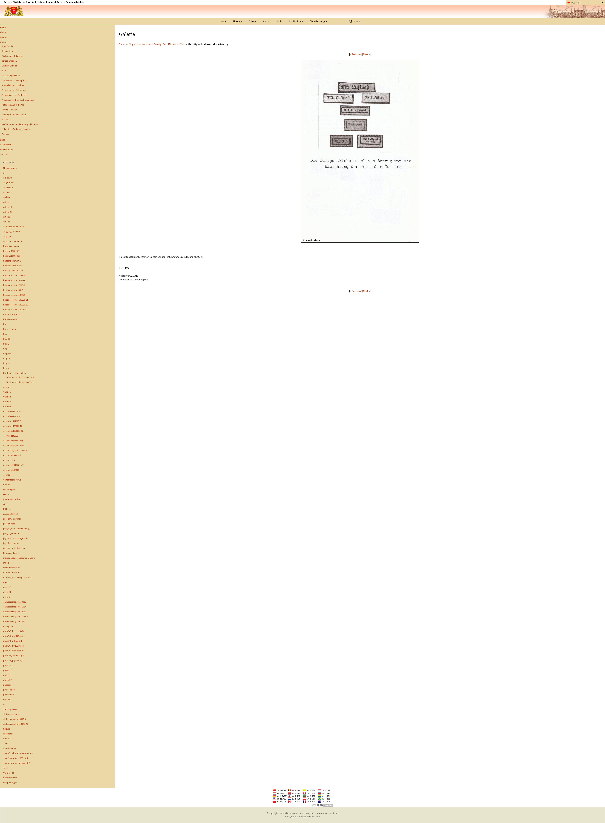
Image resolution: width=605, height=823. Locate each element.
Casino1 (7, 391)
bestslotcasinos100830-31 (15, 299)
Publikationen (296, 21)
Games (6, 484)
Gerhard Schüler (9, 65)
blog (5, 334)
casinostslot (9, 460)
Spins (6, 743)
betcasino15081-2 (11, 314)
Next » (366, 54)
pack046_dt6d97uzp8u (14, 636)
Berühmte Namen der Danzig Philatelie (20, 124)
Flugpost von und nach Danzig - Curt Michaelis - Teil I (157, 44)
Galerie (252, 21)
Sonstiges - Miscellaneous (14, 114)
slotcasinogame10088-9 (14, 719)
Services (4, 154)
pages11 (7, 675)
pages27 (7, 680)
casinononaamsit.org (13, 440)
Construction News (12, 479)
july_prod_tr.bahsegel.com (16, 538)
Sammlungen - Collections (14, 90)
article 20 (7, 211)
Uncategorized (10, 777)
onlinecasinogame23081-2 (15, 616)
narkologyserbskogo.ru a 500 (17, 577)
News (6, 582)
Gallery (123, 44)
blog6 (6, 368)
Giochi (6, 494)
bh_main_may (9, 329)
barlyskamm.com (11, 246)
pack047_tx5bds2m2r (13, 650)
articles (6, 221)
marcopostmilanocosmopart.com (19, 557)
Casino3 (7, 401)
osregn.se (8, 626)
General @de (9, 489)
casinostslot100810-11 (13, 465)
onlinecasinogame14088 (14, 611)
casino (6, 387)
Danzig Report (8, 51)
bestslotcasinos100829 (14, 295)
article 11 (7, 207)
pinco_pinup (9, 689)
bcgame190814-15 (11, 255)
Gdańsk (5, 134)
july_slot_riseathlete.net (14, 548)
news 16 (7, 587)
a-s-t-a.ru (7, 177)
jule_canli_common (12, 518)
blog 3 (6, 348)
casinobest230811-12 (13, 430)
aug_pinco (8, 236)
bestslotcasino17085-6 (14, 285)
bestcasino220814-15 (13, 270)
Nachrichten (5, 144)
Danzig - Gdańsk (9, 109)
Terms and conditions (328, 813)
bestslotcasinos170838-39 (15, 304)
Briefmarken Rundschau (14, 373)
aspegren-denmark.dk (13, 226)
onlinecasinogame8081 (14, 621)
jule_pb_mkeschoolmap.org (16, 528)
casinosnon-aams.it (12, 455)
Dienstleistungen (318, 21)
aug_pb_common (11, 231)
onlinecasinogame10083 (14, 601)
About (3, 32)
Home (223, 21)
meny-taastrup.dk (11, 567)
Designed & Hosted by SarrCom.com (302, 816)
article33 (7, 216)
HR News (7, 509)
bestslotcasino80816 (13, 290)
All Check (7, 192)
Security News (10, 709)
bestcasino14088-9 (12, 260)
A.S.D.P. (5, 70)
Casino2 (7, 396)
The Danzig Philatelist (12, 75)
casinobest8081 (10, 435)
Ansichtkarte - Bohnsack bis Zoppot (18, 99)
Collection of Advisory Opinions (16, 129)
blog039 (7, 353)
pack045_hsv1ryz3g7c (13, 631)
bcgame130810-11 (11, 251)
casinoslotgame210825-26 (15, 450)
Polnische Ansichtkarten (13, 104)
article (6, 202)
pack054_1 (8, 665)
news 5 (6, 597)
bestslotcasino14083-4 (14, 280)
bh (4, 324)
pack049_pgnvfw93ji (13, 660)
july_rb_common (11, 543)
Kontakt (266, 21)
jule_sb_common (11, 533)
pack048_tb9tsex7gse (13, 655)
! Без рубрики (10, 168)
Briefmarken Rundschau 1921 (20, 382)
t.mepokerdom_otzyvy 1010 (16, 763)
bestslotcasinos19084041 (15, 309)
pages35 (7, 684)
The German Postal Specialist (15, 80)
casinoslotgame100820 (14, 445)
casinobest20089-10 (12, 426)
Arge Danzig (7, 46)
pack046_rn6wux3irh (12, 640)
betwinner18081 (10, 319)
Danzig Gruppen (9, 60)
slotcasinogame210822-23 (15, 723)
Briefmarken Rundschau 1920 (20, 377)
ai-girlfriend (8, 182)
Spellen (6, 728)
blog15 (6, 358)
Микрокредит (10, 782)
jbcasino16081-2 (10, 513)
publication (8, 694)
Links (279, 21)
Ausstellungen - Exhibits (13, 85)
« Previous (355, 54)
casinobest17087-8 (12, 421)
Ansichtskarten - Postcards (14, 95)
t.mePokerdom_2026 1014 (15, 758)
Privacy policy (310, 813)
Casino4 (7, 406)
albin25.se (8, 187)
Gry (5, 504)
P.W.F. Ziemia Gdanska (12, 56)
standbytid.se (9, 748)
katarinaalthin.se (11, 553)
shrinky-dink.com (11, 714)
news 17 (7, 592)
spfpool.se (8, 733)
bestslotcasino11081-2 (14, 275)
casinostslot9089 (11, 470)
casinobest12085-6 (12, 416)
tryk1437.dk (8, 772)
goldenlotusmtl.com (12, 499)
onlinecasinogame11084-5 (15, 606)
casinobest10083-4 (12, 411)
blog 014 (7, 338)
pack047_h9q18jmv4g (13, 645)
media (6, 562)
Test (5, 767)
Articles (5, 119)
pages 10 (7, 670)
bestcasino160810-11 (13, 265)
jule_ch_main (9, 523)
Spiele (6, 738)
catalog (6, 474)
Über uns (237, 21)
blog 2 (6, 343)
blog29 (6, 363)
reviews (7, 699)
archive (6, 197)
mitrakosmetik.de (11, 572)
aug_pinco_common (12, 241)
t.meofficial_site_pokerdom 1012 (18, 753)
